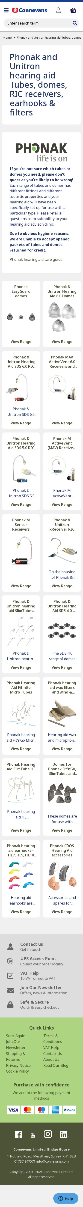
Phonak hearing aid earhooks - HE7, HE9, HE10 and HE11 (21, 850)
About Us (51, 1059)
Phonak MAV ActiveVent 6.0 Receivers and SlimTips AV (62, 362)
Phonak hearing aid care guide (36, 259)
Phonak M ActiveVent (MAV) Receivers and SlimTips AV (62, 443)
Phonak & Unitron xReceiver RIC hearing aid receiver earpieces (62, 525)
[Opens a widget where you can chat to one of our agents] (65, 1199)
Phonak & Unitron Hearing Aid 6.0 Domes (62, 291)
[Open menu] (6, 10)
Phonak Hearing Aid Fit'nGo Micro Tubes (21, 687)
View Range (21, 341)
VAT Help (51, 1047)
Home (7, 37)
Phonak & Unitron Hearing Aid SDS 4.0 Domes (62, 606)
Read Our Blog (55, 1065)
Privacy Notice (18, 1065)
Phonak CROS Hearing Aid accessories (62, 850)
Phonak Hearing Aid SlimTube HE (21, 766)
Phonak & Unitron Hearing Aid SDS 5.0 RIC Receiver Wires (21, 443)
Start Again (15, 1035)
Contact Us (52, 1053)
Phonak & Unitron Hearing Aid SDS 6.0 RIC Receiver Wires (21, 362)
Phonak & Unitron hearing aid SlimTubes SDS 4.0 (21, 606)
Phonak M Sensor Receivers (21, 525)
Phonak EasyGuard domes (21, 291)
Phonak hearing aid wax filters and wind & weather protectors (62, 687)
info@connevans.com (52, 1161)
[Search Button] (74, 22)
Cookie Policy (17, 1071)
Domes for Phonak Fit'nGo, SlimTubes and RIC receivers (62, 769)
